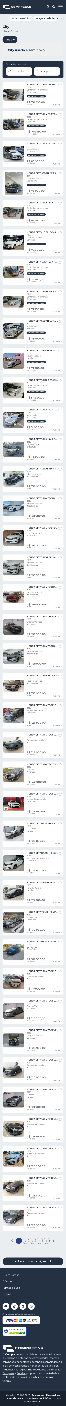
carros (24, 1398)
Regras (7, 1294)
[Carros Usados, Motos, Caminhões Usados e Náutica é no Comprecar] (17, 6)
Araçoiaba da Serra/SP (46, 18)
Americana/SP (21, 18)
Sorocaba (56, 1369)
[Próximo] (54, 1241)
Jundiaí (21, 1373)
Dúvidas (7, 1281)
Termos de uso (11, 1287)
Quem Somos (11, 1275)
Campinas (8, 1373)
